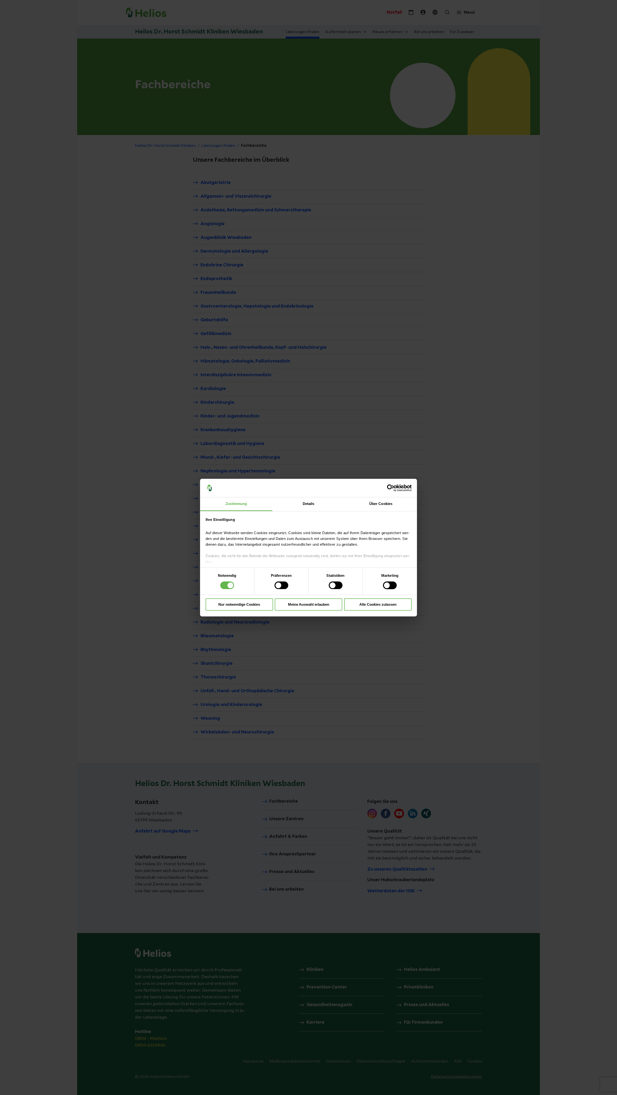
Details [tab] (309, 504)
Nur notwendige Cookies (239, 605)
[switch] (281, 585)
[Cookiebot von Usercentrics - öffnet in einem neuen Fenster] (390, 487)
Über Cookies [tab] (380, 504)
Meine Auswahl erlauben (308, 605)
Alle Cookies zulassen (377, 605)
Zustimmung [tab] (236, 504)
